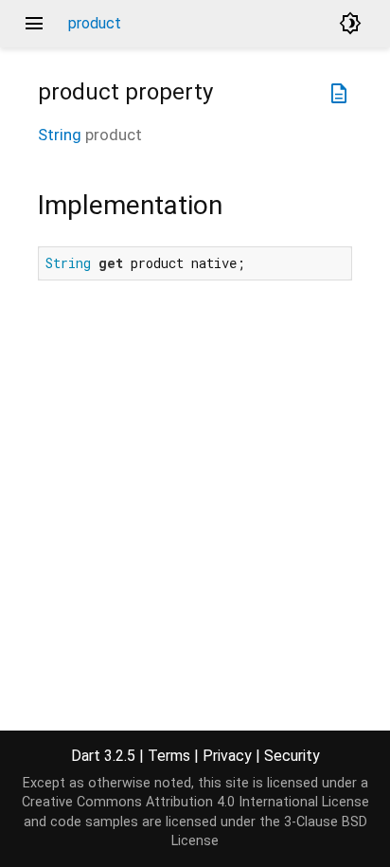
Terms (169, 756)
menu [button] (34, 23)
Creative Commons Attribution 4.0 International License (195, 802)
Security (292, 756)
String (59, 134)
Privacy (227, 756)
